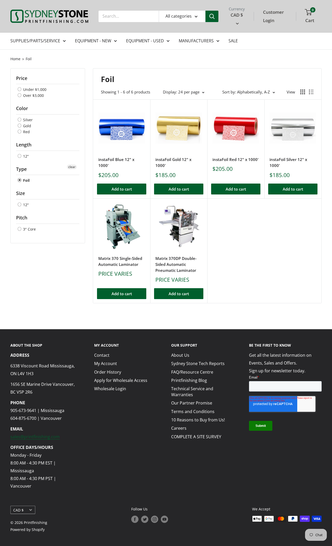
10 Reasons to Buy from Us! (198, 420)
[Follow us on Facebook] (135, 519)
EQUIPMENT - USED (145, 41)
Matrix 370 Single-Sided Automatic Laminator (120, 261)
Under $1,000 (34, 89)
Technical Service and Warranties (192, 391)
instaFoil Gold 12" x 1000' (173, 162)
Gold (26, 125)
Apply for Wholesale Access (120, 380)
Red (26, 131)
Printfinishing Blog (189, 380)
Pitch (21, 217)
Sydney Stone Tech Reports (198, 363)
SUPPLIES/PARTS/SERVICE (35, 41)
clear (71, 167)
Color (22, 108)
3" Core (29, 229)
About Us (180, 355)
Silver (27, 119)
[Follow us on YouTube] (164, 519)
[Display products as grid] (302, 92)
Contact (101, 355)
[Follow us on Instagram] (154, 519)
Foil (29, 58)
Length (23, 144)
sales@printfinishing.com (35, 437)
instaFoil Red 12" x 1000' (235, 159)
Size (20, 193)
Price (21, 78)
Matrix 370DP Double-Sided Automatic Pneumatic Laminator (176, 264)
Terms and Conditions (193, 411)
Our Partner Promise (191, 403)
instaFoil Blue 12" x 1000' (116, 162)
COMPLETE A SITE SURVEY (196, 437)
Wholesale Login (110, 389)
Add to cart (122, 189)
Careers (178, 428)
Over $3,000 (33, 95)
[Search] (211, 16)
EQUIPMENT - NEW (93, 41)
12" (25, 156)
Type (21, 169)
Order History (107, 372)
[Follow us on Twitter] (144, 519)
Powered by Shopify (27, 529)
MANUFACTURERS (196, 41)
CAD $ (18, 510)
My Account (105, 363)
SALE (233, 41)
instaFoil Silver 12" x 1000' (288, 162)
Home (15, 58)
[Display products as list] (311, 92)
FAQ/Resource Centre (192, 372)
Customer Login (273, 16)
